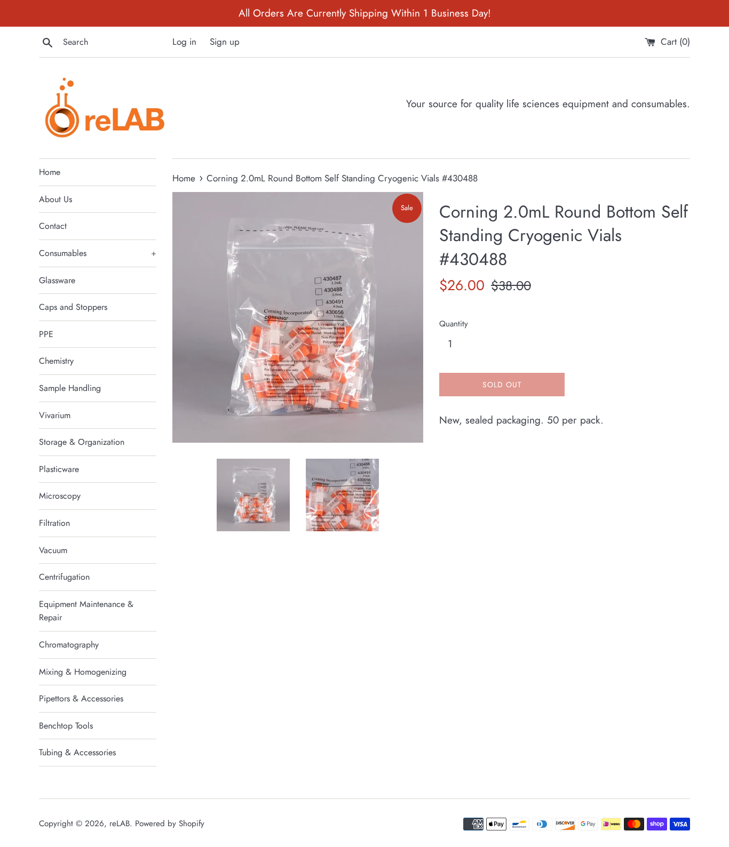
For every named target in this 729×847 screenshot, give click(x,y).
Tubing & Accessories (77, 752)
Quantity (453, 324)
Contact (53, 226)
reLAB (119, 823)
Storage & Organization (81, 442)
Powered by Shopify (169, 823)
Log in (184, 41)
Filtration (54, 523)
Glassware (57, 280)
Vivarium (54, 415)
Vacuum (53, 550)
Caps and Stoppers (73, 307)
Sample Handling (70, 388)
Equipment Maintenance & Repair (86, 611)
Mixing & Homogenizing (82, 672)
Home (49, 172)
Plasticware (59, 469)
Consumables (97, 253)
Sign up (225, 41)
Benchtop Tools (66, 726)
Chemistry (56, 361)
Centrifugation (64, 577)
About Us (55, 199)
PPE (46, 334)
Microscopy (60, 496)
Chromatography (69, 644)
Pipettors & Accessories (81, 698)
